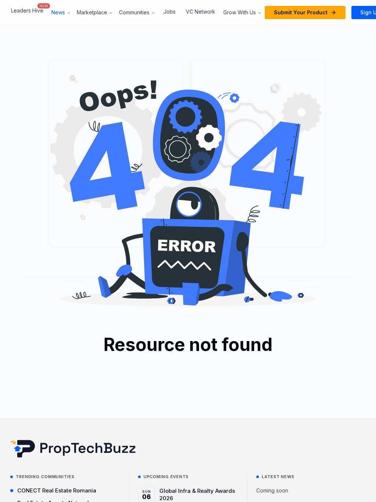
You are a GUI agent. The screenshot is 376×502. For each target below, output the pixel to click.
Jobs (169, 11)
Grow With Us (239, 12)
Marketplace (92, 12)
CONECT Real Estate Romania (56, 490)
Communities (134, 12)
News (58, 12)
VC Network (200, 11)
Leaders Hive (27, 10)
